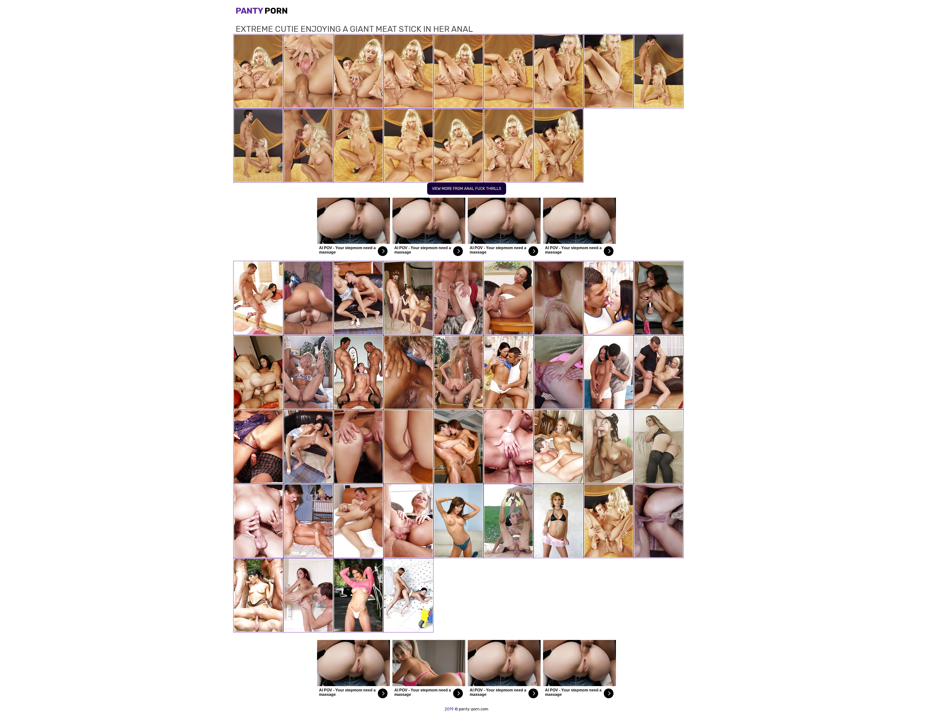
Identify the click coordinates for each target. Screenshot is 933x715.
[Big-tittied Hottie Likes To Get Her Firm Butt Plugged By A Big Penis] (308, 446)
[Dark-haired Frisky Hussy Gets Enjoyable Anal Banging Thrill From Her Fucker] (509, 372)
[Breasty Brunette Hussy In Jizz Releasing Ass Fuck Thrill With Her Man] (358, 446)
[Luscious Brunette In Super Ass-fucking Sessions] (258, 446)
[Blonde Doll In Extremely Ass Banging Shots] (458, 372)
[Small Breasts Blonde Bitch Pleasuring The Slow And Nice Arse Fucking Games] (358, 298)
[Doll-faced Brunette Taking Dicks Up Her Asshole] (509, 521)
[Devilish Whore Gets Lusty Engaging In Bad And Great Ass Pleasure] (408, 372)
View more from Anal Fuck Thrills (466, 188)
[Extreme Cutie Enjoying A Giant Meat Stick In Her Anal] (609, 521)
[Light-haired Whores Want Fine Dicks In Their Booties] (308, 521)
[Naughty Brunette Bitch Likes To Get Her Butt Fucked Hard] (258, 298)
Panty (262, 11)
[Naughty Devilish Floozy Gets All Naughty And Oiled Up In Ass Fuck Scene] (358, 521)
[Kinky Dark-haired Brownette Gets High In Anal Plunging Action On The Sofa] (609, 372)
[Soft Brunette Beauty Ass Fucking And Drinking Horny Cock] (458, 298)
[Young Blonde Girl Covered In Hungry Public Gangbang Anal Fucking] (559, 372)
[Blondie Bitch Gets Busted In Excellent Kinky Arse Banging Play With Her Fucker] (659, 521)
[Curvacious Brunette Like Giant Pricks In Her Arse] (308, 298)
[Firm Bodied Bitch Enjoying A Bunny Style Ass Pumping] (509, 298)
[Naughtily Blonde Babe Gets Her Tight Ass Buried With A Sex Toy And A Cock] (408, 521)
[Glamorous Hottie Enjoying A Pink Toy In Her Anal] (308, 595)
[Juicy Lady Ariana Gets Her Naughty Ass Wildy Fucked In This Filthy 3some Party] (258, 595)
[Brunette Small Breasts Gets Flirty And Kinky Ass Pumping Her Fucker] (408, 595)
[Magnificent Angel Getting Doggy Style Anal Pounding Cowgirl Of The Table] (659, 372)
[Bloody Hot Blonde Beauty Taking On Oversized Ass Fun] (308, 372)
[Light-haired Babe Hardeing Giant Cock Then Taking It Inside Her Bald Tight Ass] (559, 298)
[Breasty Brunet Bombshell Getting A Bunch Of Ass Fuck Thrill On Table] (609, 298)
